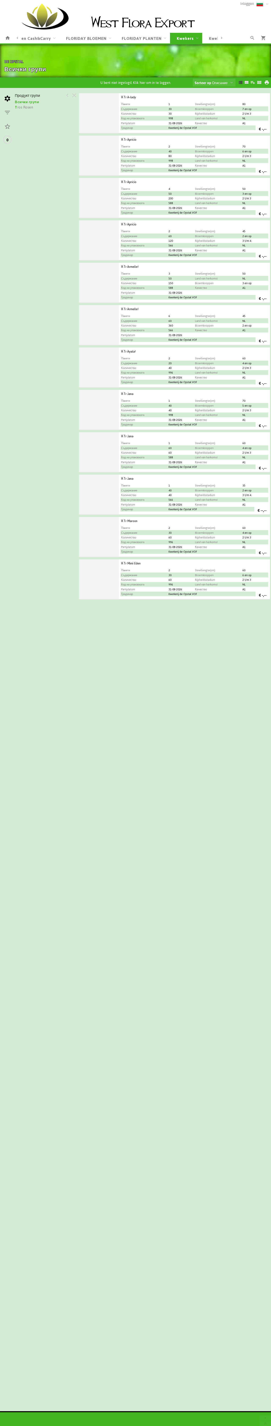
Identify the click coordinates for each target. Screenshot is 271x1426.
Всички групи (27, 102)
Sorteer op (203, 83)
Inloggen (247, 3)
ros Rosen (24, 107)
